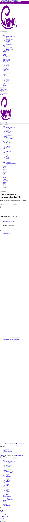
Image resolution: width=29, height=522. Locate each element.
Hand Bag (8, 40)
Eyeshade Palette (9, 47)
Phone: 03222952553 (9, 221)
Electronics (8, 63)
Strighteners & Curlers (8, 83)
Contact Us (5, 452)
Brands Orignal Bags (10, 36)
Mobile (4, 70)
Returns (4, 450)
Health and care (6, 60)
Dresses (4, 53)
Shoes (4, 74)
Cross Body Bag (9, 39)
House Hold (5, 61)
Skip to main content (13, 0)
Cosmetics (5, 46)
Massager (8, 56)
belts (4, 45)
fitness (4, 54)
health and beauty (7, 59)
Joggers (7, 76)
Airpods (7, 71)
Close (1, 509)
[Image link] (6, 207)
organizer (8, 66)
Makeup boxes (6, 69)
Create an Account (4, 516)
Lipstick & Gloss (9, 49)
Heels (7, 75)
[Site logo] (9, 30)
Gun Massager (6, 338)
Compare (5, 504)
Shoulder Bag (9, 44)
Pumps (7, 79)
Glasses (4, 58)
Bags (4, 35)
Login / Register (6, 505)
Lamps (7, 65)
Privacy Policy (6, 449)
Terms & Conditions (7, 451)
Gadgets (4, 55)
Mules (7, 78)
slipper (7, 81)
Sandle (7, 80)
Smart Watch (8, 73)
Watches (5, 85)
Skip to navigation (4, 0)
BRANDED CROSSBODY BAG (11, 443)
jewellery (5, 68)
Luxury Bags (8, 41)
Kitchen (7, 64)
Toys (4, 84)
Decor (4, 51)
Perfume (7, 50)
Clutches (8, 37)
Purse (7, 42)
